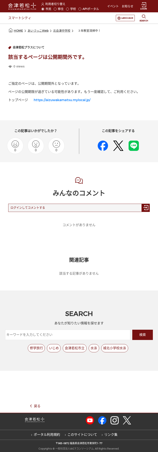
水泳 (94, 348)
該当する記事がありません (79, 273)
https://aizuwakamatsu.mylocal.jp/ (62, 100)
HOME (18, 31)
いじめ (54, 348)
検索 (142, 335)
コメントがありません (79, 225)
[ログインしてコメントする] (146, 208)
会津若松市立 (75, 348)
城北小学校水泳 (114, 348)
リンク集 (110, 434)
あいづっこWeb (38, 31)
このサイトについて (82, 434)
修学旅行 (36, 348)
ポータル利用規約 (47, 434)
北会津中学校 (61, 31)
